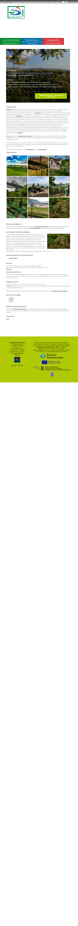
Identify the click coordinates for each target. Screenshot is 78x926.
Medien (52, 2)
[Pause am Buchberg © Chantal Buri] (38, 187)
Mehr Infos (9, 269)
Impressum (13, 365)
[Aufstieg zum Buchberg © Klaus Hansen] (16, 166)
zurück (7, 319)
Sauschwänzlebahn (35, 228)
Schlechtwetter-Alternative (25, 136)
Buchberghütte (43, 149)
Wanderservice (27, 2)
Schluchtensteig (17, 2)
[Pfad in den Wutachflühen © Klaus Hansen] (16, 208)
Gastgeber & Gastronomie (41, 2)
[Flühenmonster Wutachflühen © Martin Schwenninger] (59, 208)
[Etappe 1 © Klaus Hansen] (38, 208)
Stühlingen (9, 109)
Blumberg (18, 116)
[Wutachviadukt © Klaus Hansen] (38, 166)
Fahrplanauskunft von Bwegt (59, 291)
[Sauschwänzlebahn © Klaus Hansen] (16, 187)
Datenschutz (20, 365)
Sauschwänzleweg (13, 258)
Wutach (11, 301)
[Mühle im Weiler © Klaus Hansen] (59, 166)
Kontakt (57, 2)
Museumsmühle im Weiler (41, 226)
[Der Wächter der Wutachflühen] (58, 248)
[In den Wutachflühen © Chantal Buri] (59, 187)
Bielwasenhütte (30, 149)
